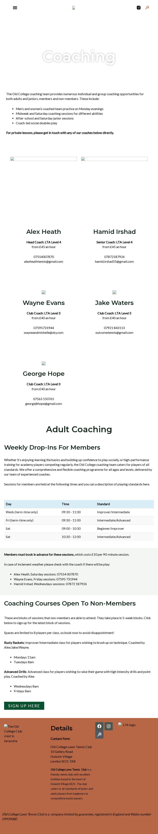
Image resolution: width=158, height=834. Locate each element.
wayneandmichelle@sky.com (43, 332)
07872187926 (114, 257)
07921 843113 (114, 328)
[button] (15, 7)
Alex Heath (43, 231)
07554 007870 (67, 574)
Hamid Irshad (114, 231)
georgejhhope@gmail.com (43, 403)
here (146, 484)
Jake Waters (114, 303)
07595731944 (44, 328)
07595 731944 (66, 579)
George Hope (44, 373)
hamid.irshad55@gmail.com (114, 261)
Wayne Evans (44, 303)
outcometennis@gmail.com (114, 332)
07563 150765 (43, 399)
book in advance (37, 554)
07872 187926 (76, 584)
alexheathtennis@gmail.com (43, 261)
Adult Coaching (79, 429)
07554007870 (44, 257)
